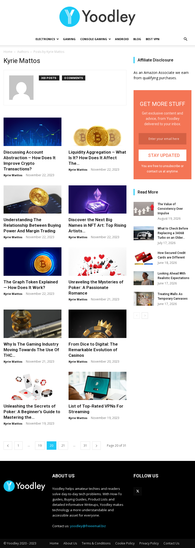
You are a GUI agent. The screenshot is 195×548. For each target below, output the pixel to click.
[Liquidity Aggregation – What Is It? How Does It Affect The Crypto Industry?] (97, 132)
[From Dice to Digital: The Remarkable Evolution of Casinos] (97, 324)
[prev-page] (8, 445)
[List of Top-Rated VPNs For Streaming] (97, 386)
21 (63, 445)
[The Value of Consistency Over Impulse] (144, 209)
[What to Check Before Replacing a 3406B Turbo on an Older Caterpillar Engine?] (144, 233)
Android (122, 39)
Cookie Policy (125, 543)
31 (85, 445)
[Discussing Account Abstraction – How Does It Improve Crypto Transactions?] (32, 132)
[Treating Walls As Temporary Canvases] (144, 299)
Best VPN (152, 39)
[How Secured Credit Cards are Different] (144, 258)
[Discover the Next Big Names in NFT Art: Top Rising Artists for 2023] (97, 199)
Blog (137, 39)
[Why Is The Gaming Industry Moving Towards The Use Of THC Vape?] (32, 324)
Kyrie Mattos (13, 175)
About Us (70, 543)
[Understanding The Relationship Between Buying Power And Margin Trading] (32, 199)
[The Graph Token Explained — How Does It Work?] (32, 261)
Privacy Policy (149, 543)
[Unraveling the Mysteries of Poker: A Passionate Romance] (97, 261)
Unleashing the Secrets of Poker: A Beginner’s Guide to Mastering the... (32, 412)
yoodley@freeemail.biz (88, 526)
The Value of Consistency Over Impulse (170, 208)
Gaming (69, 39)
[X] (138, 491)
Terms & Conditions (96, 543)
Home (8, 52)
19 (40, 445)
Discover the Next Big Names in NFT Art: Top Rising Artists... (97, 225)
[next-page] (96, 445)
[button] (185, 39)
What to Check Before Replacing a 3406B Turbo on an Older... (173, 233)
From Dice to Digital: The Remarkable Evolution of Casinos (93, 350)
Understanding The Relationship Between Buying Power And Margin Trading (32, 225)
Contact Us (171, 543)
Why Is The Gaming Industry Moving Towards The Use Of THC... (31, 350)
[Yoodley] (97, 17)
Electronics (45, 39)
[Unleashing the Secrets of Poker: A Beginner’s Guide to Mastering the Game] (32, 386)
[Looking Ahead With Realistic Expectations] (144, 278)
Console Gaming (93, 39)
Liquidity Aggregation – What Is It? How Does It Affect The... (97, 158)
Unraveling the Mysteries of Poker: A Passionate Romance (96, 287)
